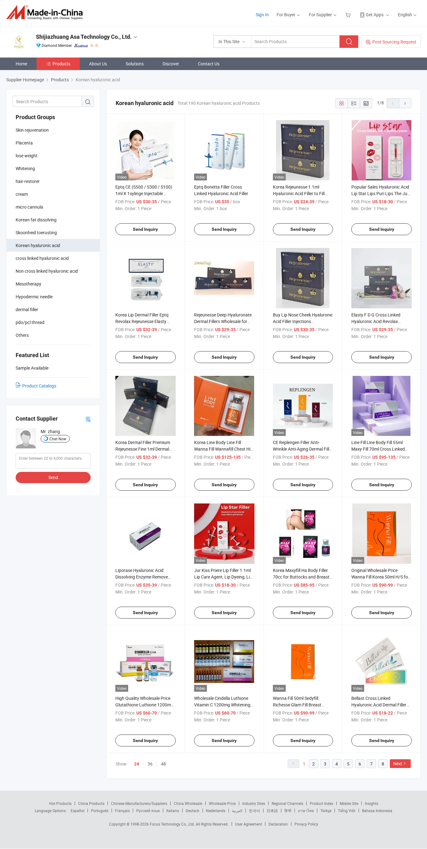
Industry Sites (253, 803)
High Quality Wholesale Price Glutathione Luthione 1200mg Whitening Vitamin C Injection (144, 704)
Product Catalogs (39, 386)
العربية (237, 810)
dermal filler (27, 309)
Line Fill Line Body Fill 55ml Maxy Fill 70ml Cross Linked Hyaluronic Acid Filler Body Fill (380, 448)
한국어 (254, 810)
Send (53, 477)
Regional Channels (287, 803)
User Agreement (248, 823)
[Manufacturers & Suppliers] (46, 12)
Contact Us (208, 64)
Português (99, 810)
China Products (91, 803)
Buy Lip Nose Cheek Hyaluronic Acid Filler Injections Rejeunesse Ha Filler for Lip (303, 321)
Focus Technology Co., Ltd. (173, 823)
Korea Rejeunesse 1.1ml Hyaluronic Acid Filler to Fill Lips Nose (298, 193)
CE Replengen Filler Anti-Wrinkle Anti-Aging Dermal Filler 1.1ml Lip (303, 448)
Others (22, 335)
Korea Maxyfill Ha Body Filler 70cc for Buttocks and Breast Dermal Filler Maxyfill (301, 576)
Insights (371, 803)
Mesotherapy (28, 284)
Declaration (278, 823)
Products (61, 64)
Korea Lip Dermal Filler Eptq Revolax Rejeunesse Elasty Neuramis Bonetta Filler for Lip (144, 321)
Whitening (25, 168)
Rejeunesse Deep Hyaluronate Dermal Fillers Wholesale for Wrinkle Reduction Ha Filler (223, 321)
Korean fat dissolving (36, 220)
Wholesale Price (222, 803)
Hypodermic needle (34, 297)
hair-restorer (28, 181)
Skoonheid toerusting (36, 232)
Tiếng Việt (346, 810)
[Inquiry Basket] (348, 15)
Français (122, 810)
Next (397, 763)
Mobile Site (349, 803)
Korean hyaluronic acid (38, 245)
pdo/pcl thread (30, 322)
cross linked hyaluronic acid (42, 258)
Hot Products (60, 803)
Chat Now (57, 438)
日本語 (272, 810)
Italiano (172, 810)
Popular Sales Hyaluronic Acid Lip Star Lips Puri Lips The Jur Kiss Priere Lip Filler (380, 193)
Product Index (321, 803)
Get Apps (374, 15)
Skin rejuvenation (32, 130)
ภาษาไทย (306, 810)
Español (77, 810)
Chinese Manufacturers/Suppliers (139, 803)
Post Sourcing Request (394, 42)
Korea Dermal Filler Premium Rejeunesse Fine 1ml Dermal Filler (142, 448)
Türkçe (325, 810)
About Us (98, 64)
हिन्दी (287, 810)
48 (163, 764)
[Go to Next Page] (405, 103)
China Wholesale (188, 803)
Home (21, 64)
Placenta (24, 143)
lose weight (27, 156)
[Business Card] (88, 419)
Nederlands (215, 810)
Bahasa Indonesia (377, 810)
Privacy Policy (306, 823)
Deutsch (192, 810)
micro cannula (29, 207)
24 (136, 763)
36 (150, 764)
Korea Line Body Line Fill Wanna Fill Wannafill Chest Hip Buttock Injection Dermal (223, 448)
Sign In (262, 15)
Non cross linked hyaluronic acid (47, 271)
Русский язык (148, 810)
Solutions (135, 64)
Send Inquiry (145, 229)
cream (22, 194)
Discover (171, 64)
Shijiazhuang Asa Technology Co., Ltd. (84, 36)
